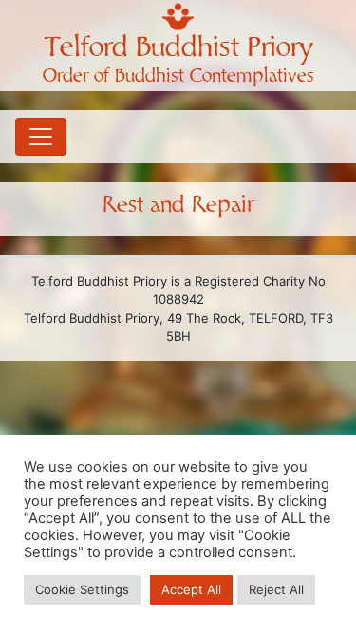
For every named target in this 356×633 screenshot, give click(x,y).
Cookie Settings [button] (82, 589)
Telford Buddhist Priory (178, 47)
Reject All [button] (276, 589)
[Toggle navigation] (40, 137)
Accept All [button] (191, 589)
